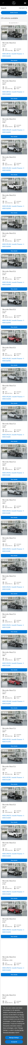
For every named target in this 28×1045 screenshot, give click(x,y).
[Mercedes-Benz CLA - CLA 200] (14, 375)
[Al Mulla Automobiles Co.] (13, 3)
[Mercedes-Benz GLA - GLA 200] (14, 32)
